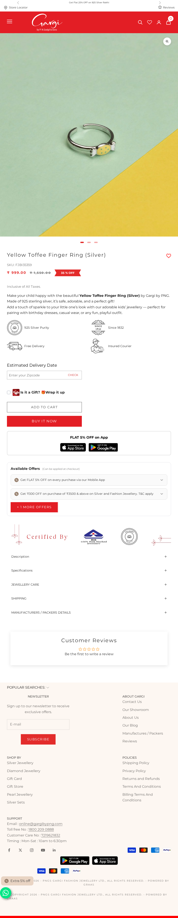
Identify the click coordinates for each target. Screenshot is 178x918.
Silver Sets (16, 802)
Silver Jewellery (20, 763)
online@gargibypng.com (41, 824)
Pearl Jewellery (20, 794)
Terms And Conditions (141, 786)
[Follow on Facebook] (9, 850)
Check (73, 375)
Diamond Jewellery (23, 771)
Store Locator (18, 7)
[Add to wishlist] (168, 256)
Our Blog (130, 725)
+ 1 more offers (34, 507)
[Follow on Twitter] (20, 850)
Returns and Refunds (141, 779)
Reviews (169, 7)
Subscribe (38, 739)
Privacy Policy (134, 771)
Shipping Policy (135, 763)
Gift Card (14, 779)
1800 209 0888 (41, 829)
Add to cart (44, 407)
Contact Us (132, 702)
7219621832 (50, 835)
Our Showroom (135, 710)
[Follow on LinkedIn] (54, 850)
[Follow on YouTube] (43, 850)
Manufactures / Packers (142, 733)
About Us (130, 717)
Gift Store (15, 786)
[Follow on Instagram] (32, 850)
